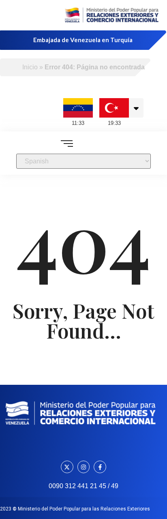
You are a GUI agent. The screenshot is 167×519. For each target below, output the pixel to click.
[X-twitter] (67, 467)
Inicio (30, 67)
